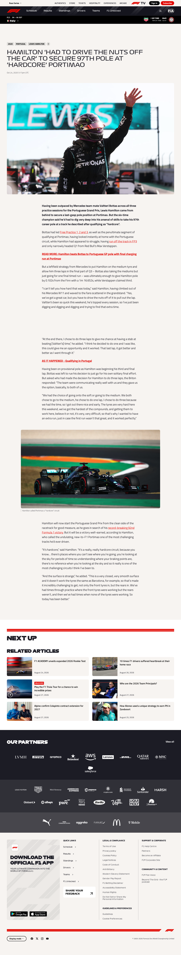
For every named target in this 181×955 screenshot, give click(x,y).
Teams (96, 11)
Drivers (81, 11)
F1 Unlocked (114, 11)
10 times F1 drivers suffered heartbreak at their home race (145, 662)
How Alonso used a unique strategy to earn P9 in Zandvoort (145, 707)
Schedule (31, 11)
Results (48, 11)
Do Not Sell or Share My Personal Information (114, 898)
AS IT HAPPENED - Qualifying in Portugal (67, 361)
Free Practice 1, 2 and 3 (74, 232)
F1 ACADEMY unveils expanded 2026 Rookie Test (60, 661)
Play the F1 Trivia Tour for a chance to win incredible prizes (56, 688)
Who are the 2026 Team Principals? (138, 683)
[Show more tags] (48, 44)
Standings (64, 11)
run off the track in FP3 (123, 241)
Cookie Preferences (112, 919)
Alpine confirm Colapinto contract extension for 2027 (58, 707)
